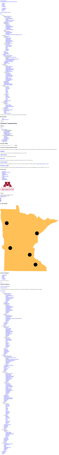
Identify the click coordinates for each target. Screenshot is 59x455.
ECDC (3, 177)
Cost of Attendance (8, 340)
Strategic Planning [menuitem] (8, 28)
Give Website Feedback (3, 287)
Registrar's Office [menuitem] (8, 78)
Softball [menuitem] (7, 91)
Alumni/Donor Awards (7, 447)
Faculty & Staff (4, 178)
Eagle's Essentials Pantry (9, 390)
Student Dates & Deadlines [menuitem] (10, 106)
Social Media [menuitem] (6, 107)
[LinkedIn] (29, 200)
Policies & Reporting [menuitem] (7, 31)
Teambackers (6, 425)
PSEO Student (8, 332)
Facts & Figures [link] (6, 23)
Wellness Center (8, 377)
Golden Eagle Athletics (9, 378)
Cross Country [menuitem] (8, 97)
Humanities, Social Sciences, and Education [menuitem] (12, 58)
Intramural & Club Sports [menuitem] (9, 69)
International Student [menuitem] (9, 40)
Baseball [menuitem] (7, 95)
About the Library (4, 140)
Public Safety (8, 317)
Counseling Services (9, 385)
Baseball (7, 416)
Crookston (3, 3)
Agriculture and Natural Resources (11, 357)
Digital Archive (6, 138)
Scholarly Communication (8, 133)
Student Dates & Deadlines (10, 433)
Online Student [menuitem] (8, 39)
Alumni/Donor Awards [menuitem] (7, 113)
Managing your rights (4, 165)
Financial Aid (8, 338)
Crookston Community (9, 298)
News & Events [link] (4, 102)
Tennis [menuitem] (7, 92)
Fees (6, 341)
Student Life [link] (4, 64)
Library (1, 127)
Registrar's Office (8, 389)
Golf (6, 418)
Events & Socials (6, 444)
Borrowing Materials (7, 131)
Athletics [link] (3, 85)
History (5, 314)
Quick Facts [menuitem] (7, 24)
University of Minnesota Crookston (5, 12)
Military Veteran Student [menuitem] (9, 41)
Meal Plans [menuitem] (7, 49)
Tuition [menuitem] (7, 47)
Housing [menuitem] (7, 48)
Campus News (6, 430)
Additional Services (7, 134)
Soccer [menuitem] (7, 90)
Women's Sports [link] (6, 86)
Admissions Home (6, 326)
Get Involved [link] (6, 65)
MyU (3, 10)
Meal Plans (7, 343)
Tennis (7, 409)
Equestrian (7, 406)
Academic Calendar (5, 174)
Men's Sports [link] (6, 94)
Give (1, 282)
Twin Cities (4, 6)
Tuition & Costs (8, 305)
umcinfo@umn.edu (3, 196)
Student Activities (8, 375)
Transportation (8, 391)
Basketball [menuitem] (7, 87)
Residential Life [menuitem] (6, 82)
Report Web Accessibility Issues (5, 286)
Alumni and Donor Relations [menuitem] (8, 109)
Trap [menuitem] (6, 99)
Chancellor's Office (7, 303)
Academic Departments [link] (7, 56)
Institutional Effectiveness (9, 306)
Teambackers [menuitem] (6, 101)
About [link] (3, 15)
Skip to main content (3, 0)
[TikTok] (29, 201)
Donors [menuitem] (5, 112)
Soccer (7, 407)
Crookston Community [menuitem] (9, 21)
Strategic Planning (8, 309)
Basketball (7, 404)
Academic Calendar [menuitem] (9, 105)
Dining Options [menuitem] (6, 81)
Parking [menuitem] (7, 19)
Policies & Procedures (9, 315)
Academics (3, 355)
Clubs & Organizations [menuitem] (9, 66)
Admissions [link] (4, 35)
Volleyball (7, 411)
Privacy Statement (3, 290)
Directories (7, 311)
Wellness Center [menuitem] (8, 70)
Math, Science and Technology (10, 360)
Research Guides (4, 139)
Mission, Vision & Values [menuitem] (7, 16)
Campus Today (8, 299)
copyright (17, 167)
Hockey (7, 419)
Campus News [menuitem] (6, 103)
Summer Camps (6, 438)
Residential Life (6, 396)
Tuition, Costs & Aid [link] (7, 43)
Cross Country (8, 405)
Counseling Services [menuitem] (9, 74)
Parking (7, 296)
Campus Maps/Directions (9, 295)
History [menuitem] (5, 30)
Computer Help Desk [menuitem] (9, 76)
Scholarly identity (3, 154)
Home (3, 118)
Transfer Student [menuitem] (8, 38)
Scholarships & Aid (9, 388)
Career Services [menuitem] (8, 73)
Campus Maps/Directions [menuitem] (9, 18)
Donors (5, 446)
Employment (4, 173)
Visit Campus (6, 350)
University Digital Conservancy (41, 163)
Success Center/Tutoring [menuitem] (9, 75)
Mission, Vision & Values (7, 293)
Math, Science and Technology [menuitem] (10, 59)
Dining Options (6, 395)
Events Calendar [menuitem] (8, 67)
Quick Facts (4, 171)
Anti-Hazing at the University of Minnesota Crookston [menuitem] (14, 34)
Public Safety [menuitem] (8, 33)
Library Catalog (4, 129)
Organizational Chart (9, 307)
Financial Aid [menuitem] (8, 44)
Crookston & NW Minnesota (8, 397)
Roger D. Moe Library (5, 119)
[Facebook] (29, 198)
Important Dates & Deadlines (8, 398)
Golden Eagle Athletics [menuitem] (9, 71)
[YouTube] (29, 199)
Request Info (6, 349)
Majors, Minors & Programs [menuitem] (8, 55)
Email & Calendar (4, 179)
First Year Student (8, 328)
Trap (6, 410)
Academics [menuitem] (3, 54)
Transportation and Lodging (10, 297)
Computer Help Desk (5, 176)
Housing (7, 342)
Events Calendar (8, 374)
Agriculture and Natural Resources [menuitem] (11, 57)
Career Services (8, 384)
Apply (5, 348)
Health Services (8, 383)
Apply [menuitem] (5, 51)
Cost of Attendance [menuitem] (8, 46)
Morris (3, 4)
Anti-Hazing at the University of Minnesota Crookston (14, 318)
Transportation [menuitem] (8, 80)
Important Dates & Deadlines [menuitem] (8, 84)
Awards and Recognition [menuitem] (9, 29)
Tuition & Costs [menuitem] (8, 25)
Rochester (3, 5)
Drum (47, 163)
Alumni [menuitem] (5, 111)
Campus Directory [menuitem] (8, 17)
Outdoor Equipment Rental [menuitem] (10, 68)
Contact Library (4, 141)
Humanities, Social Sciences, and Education (12, 359)
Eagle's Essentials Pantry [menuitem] (9, 79)
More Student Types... (9, 333)
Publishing (2, 151)
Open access (2, 158)
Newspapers (6, 137)
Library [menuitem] (5, 63)
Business (7, 358)
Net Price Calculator (9, 339)
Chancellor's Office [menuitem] (7, 22)
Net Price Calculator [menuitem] (9, 45)
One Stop (3, 9)
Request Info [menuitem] (6, 52)
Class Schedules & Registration (8, 365)
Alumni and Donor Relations (8, 443)
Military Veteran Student (9, 331)
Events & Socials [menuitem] (6, 110)
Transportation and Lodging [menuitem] (10, 20)
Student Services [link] (6, 72)
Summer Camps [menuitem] (6, 108)
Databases (5, 136)
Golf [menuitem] (6, 89)
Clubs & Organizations (9, 373)
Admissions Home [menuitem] (6, 36)
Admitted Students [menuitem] (6, 53)
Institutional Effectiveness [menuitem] (9, 26)
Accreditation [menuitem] (8, 27)
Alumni (5, 445)
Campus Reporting (8, 316)
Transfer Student (8, 329)
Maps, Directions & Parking (6, 172)
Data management (3, 161)
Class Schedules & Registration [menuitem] (8, 61)
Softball (7, 408)
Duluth (3, 276)
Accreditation (8, 308)
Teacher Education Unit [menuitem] (9, 60)
